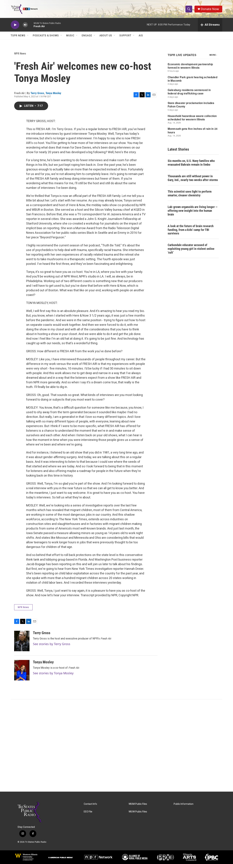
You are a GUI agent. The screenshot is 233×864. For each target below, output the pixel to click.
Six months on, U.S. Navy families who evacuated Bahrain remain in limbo (191, 162)
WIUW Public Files (138, 811)
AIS (141, 35)
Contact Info (90, 804)
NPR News (20, 53)
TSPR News (18, 35)
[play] (15, 25)
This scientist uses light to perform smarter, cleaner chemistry (190, 193)
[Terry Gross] (22, 641)
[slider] (30, 24)
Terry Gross (37, 93)
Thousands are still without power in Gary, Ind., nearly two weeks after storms (193, 178)
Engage (87, 35)
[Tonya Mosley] (22, 670)
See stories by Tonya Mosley (53, 673)
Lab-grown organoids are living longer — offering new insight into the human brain (192, 210)
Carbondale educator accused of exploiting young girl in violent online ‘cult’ (191, 248)
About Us (105, 35)
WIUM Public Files (138, 804)
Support (125, 35)
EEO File (88, 811)
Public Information (183, 804)
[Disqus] (116, 745)
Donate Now (210, 9)
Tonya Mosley (53, 93)
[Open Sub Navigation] (28, 35)
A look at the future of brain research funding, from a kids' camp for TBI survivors (191, 229)
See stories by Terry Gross (51, 644)
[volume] (25, 25)
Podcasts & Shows (46, 35)
